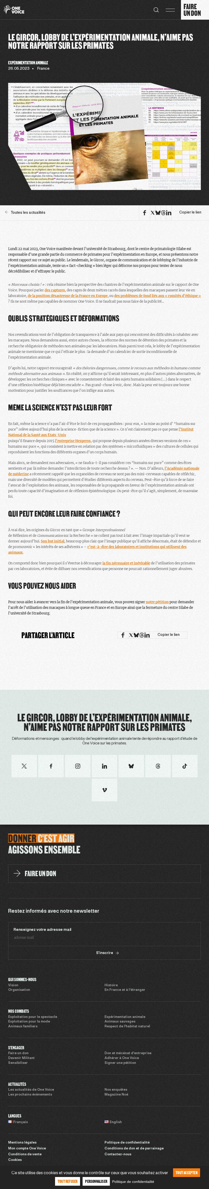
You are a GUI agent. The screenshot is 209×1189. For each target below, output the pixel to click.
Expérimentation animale (124, 1017)
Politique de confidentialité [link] (133, 1182)
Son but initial (52, 541)
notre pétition (157, 602)
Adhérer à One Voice (121, 1058)
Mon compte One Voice (27, 1148)
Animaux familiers (22, 1026)
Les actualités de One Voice (31, 1089)
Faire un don (18, 1053)
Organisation (19, 990)
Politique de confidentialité (127, 1142)
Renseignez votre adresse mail (42, 930)
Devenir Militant (21, 1058)
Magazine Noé (116, 1094)
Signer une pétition (120, 1063)
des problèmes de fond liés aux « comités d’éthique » (157, 296)
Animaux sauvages (119, 1021)
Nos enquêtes (115, 1089)
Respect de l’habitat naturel (127, 1026)
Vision (13, 985)
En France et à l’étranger (124, 990)
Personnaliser (96, 1181)
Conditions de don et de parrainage (134, 1148)
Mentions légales (22, 1142)
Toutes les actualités (28, 213)
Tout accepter (187, 1172)
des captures (55, 290)
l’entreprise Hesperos (73, 441)
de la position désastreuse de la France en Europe (68, 296)
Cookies (15, 1160)
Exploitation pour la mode (29, 1021)
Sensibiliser (18, 1063)
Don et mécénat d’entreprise (127, 1053)
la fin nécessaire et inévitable (126, 563)
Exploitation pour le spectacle (32, 1017)
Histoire (111, 985)
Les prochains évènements (30, 1094)
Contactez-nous (117, 1154)
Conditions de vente (25, 1154)
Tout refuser (67, 1181)
